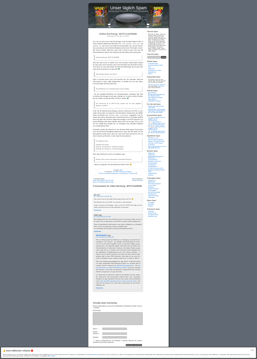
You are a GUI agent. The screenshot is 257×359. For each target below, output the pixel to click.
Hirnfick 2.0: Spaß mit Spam (156, 141)
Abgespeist (151, 153)
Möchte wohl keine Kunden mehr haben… (156, 107)
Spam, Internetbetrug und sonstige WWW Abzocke (157, 147)
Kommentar (117, 310)
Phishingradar (152, 190)
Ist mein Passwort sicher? (155, 168)
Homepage (151, 202)
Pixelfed (150, 206)
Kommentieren (123, 173)
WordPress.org (152, 216)
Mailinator (151, 187)
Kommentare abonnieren (111, 173)
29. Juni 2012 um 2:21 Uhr (102, 216)
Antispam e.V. (152, 180)
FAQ (149, 67)
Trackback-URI (132, 173)
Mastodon (151, 204)
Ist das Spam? (152, 185)
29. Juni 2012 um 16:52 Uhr (105, 237)
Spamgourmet (152, 194)
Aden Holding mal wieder (155, 97)
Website (95, 337)
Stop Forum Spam (153, 195)
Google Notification (137, 180)
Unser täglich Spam (128, 7)
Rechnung (122, 171)
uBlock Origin (51, 356)
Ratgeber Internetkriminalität (156, 170)
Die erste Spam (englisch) (155, 139)
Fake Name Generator (154, 183)
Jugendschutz (152, 72)
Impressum (151, 68)
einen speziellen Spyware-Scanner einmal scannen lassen (118, 281)
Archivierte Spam (153, 63)
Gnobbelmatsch (152, 166)
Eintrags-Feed (152, 213)
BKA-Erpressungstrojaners (125, 265)
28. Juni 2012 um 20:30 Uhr (103, 196)
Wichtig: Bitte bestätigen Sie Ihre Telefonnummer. (156, 95)
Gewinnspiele (152, 165)
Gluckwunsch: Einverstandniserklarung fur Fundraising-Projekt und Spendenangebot (157, 111)
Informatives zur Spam (154, 70)
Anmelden (151, 211)
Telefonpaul (151, 197)
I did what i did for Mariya (155, 143)
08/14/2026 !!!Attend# (154, 101)
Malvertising (94, 354)
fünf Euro (162, 84)
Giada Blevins (152, 99)
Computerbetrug (152, 159)
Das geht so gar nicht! (154, 161)
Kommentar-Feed (153, 214)
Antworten (97, 210)
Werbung (150, 175)
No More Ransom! (153, 189)
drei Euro (156, 84)
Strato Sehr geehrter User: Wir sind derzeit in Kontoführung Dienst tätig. (103, 181)
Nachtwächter (101, 235)
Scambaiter (151, 145)
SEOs (150, 171)
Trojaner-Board (152, 173)
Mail (121, 170)
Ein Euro (150, 84)
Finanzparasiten (152, 163)
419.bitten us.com (153, 138)
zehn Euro (161, 86)
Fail (114, 171)
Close (252, 350)
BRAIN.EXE (151, 182)
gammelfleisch (152, 93)
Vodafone (128, 171)
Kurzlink (101, 173)
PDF (117, 171)
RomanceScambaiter (154, 192)
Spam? (150, 74)
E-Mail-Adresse (96, 332)
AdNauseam (151, 155)
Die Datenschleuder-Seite (155, 65)
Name (95, 329)
